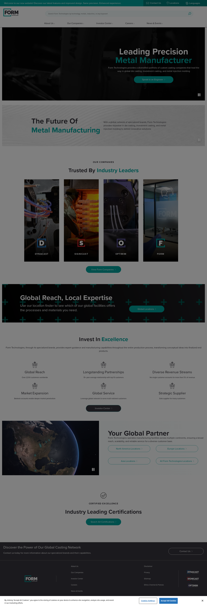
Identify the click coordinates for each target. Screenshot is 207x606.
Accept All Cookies (168, 600)
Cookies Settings (148, 600)
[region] (103, 601)
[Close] (202, 601)
